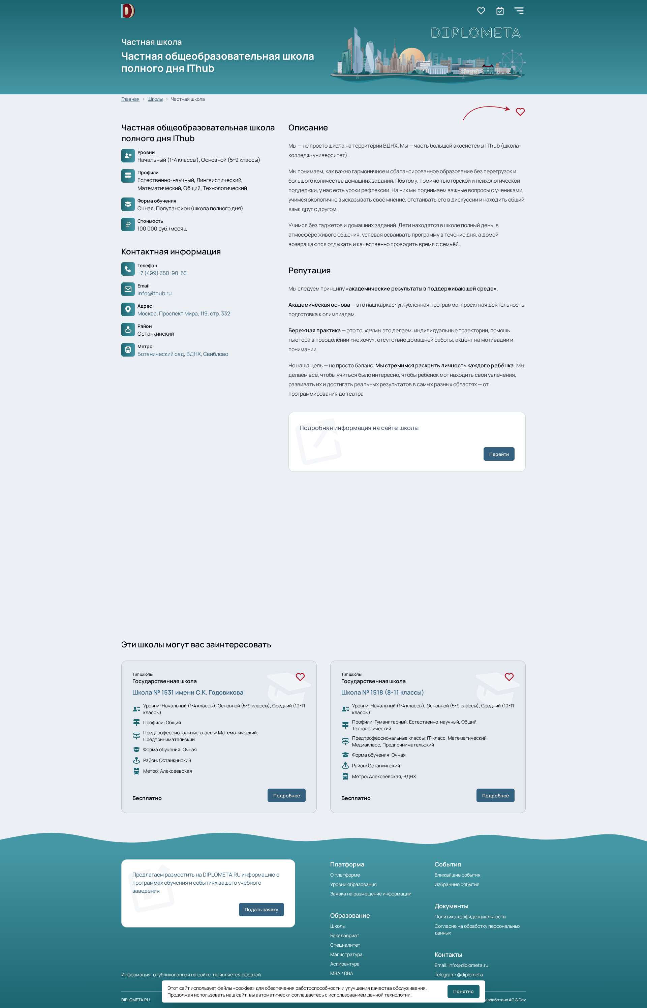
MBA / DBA (341, 973)
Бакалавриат (344, 935)
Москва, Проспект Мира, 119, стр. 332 (183, 313)
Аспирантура (345, 963)
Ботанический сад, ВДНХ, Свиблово (182, 354)
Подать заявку (261, 909)
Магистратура (346, 954)
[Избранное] (520, 111)
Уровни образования (353, 884)
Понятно (463, 991)
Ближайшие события (458, 875)
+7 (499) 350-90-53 (162, 273)
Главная (130, 99)
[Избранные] (481, 11)
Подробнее (286, 795)
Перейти (499, 454)
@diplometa (470, 974)
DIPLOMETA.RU (135, 1000)
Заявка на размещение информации (370, 893)
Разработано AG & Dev (504, 1000)
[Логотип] (128, 11)
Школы (155, 99)
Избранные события (457, 884)
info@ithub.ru (154, 293)
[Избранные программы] (500, 11)
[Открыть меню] (519, 11)
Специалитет (345, 945)
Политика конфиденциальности (470, 916)
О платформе (345, 875)
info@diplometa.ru (468, 965)
